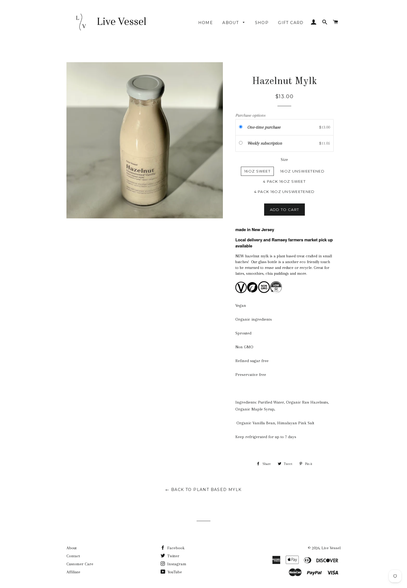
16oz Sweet (257, 171)
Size (284, 159)
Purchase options (250, 115)
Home (205, 22)
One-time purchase (263, 127)
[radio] (242, 127)
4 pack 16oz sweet (284, 181)
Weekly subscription (265, 143)
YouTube (174, 571)
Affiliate (73, 571)
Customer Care (79, 563)
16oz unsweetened (302, 171)
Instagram (176, 563)
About (231, 22)
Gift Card (291, 22)
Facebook (175, 547)
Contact (73, 555)
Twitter (172, 555)
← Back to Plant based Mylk (203, 489)
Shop (262, 22)
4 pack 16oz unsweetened (284, 191)
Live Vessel (331, 547)
